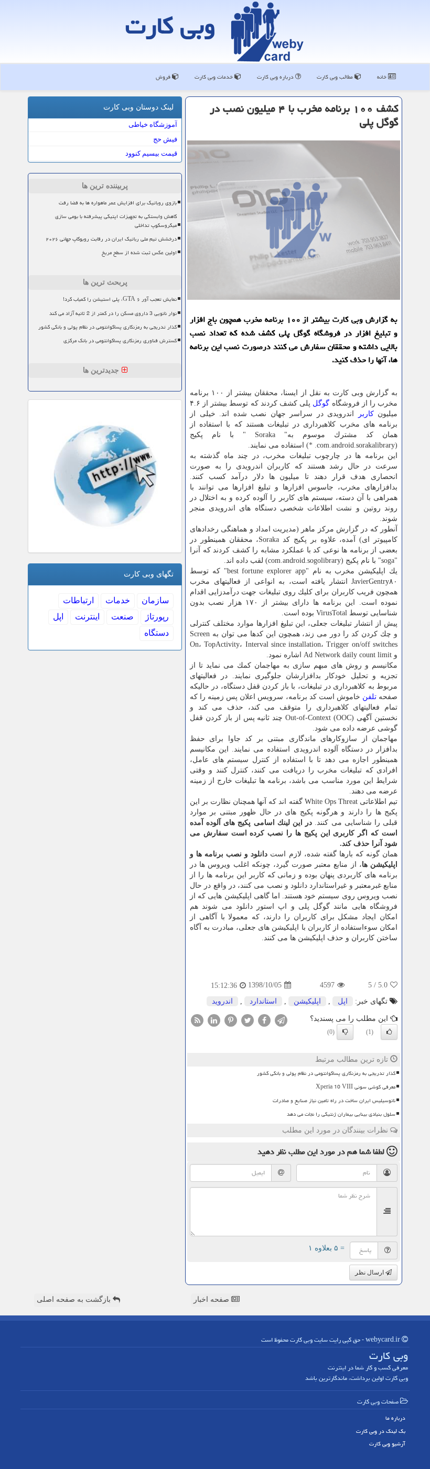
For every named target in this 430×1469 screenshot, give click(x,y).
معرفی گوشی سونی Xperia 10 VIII (355, 1087)
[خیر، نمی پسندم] (345, 1032)
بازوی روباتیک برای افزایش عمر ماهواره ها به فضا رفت (118, 203)
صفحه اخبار (212, 1299)
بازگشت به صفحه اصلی (75, 1299)
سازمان (155, 600)
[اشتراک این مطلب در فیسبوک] (264, 1020)
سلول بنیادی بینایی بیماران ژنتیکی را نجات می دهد (341, 1114)
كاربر (366, 414)
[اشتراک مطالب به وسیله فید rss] (197, 1020)
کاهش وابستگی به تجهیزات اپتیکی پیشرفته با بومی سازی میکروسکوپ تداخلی (116, 221)
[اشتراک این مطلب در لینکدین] (214, 1020)
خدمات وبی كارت (214, 76)
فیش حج (165, 139)
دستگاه (156, 632)
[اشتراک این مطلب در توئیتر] (247, 1020)
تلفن (369, 697)
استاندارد (263, 1001)
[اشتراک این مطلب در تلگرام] (281, 1020)
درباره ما (395, 1417)
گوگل (321, 403)
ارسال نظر (370, 1272)
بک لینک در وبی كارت (380, 1431)
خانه (382, 76)
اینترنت (87, 616)
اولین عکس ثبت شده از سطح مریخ (139, 252)
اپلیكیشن (307, 1001)
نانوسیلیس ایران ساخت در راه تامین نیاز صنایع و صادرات (334, 1100)
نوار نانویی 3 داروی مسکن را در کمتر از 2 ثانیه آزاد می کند (113, 313)
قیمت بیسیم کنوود (151, 153)
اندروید (222, 1001)
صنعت (122, 616)
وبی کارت (170, 25)
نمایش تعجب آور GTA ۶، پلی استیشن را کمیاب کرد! (120, 299)
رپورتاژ (157, 616)
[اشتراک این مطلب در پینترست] (230, 1020)
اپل (343, 1001)
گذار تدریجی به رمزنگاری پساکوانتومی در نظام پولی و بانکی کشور (326, 1073)
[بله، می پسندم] (389, 1032)
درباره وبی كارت (276, 76)
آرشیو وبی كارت (387, 1443)
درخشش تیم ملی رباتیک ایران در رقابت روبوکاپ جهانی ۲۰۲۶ (111, 239)
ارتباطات (78, 600)
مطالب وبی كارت (335, 76)
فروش (164, 76)
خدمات (117, 600)
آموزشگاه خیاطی (152, 124)
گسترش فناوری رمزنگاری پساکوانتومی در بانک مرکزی (120, 340)
